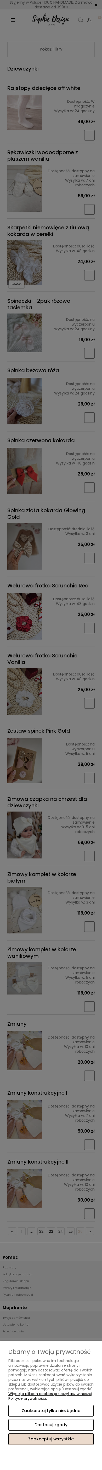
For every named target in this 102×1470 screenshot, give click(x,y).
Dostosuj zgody (51, 1425)
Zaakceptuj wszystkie (51, 1439)
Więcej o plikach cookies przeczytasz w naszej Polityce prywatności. (50, 1396)
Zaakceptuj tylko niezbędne (51, 1411)
